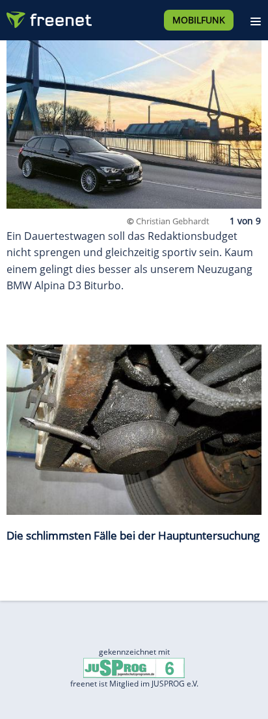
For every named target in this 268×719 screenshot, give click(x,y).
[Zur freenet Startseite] (48, 17)
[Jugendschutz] (134, 666)
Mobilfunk (198, 20)
